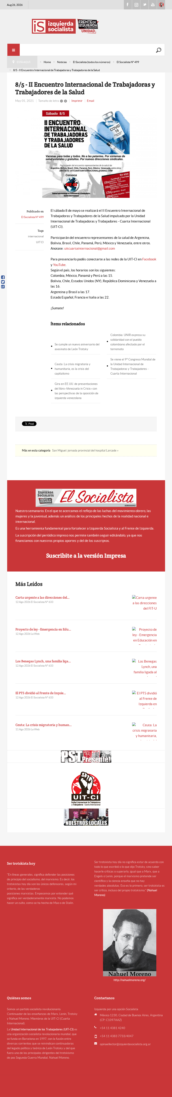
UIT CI (40, 242)
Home (47, 62)
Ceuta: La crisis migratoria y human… (43, 725)
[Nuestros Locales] (86, 817)
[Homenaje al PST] (86, 756)
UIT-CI (161, 4)
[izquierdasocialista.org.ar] (85, 26)
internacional (36, 236)
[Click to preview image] (86, 154)
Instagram (136, 4)
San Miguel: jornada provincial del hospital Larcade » (85, 450)
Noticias (62, 62)
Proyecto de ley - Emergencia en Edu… (43, 629)
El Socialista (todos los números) (91, 62)
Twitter (144, 4)
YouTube (59, 265)
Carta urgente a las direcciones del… (42, 597)
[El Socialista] (86, 498)
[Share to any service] (3, 286)
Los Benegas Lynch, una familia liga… (43, 661)
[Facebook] (3, 277)
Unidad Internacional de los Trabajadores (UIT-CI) (42, 1029)
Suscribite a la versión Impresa (86, 555)
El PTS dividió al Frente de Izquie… (40, 693)
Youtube (153, 4)
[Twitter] (3, 282)
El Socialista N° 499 (128, 62)
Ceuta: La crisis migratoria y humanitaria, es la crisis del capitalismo (72, 368)
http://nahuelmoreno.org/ (130, 980)
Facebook (128, 4)
